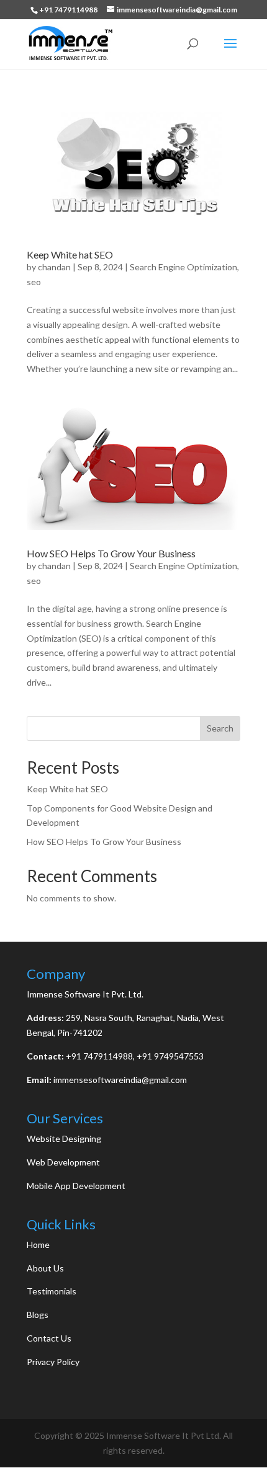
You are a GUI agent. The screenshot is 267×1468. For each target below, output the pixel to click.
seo (34, 281)
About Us (45, 1268)
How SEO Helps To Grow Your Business (111, 553)
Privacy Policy (53, 1361)
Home (38, 1244)
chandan (54, 267)
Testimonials (51, 1291)
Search (220, 728)
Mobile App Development (76, 1185)
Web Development (63, 1162)
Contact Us (49, 1338)
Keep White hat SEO (70, 254)
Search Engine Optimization (183, 267)
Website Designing (64, 1138)
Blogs (37, 1314)
